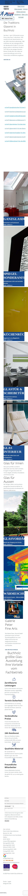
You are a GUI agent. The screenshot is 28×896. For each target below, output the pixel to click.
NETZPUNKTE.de (15, 883)
